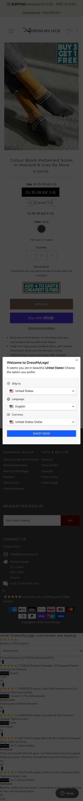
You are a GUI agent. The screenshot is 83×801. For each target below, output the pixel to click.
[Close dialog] (77, 360)
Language (18, 399)
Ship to (16, 384)
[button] (41, 391)
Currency (17, 415)
